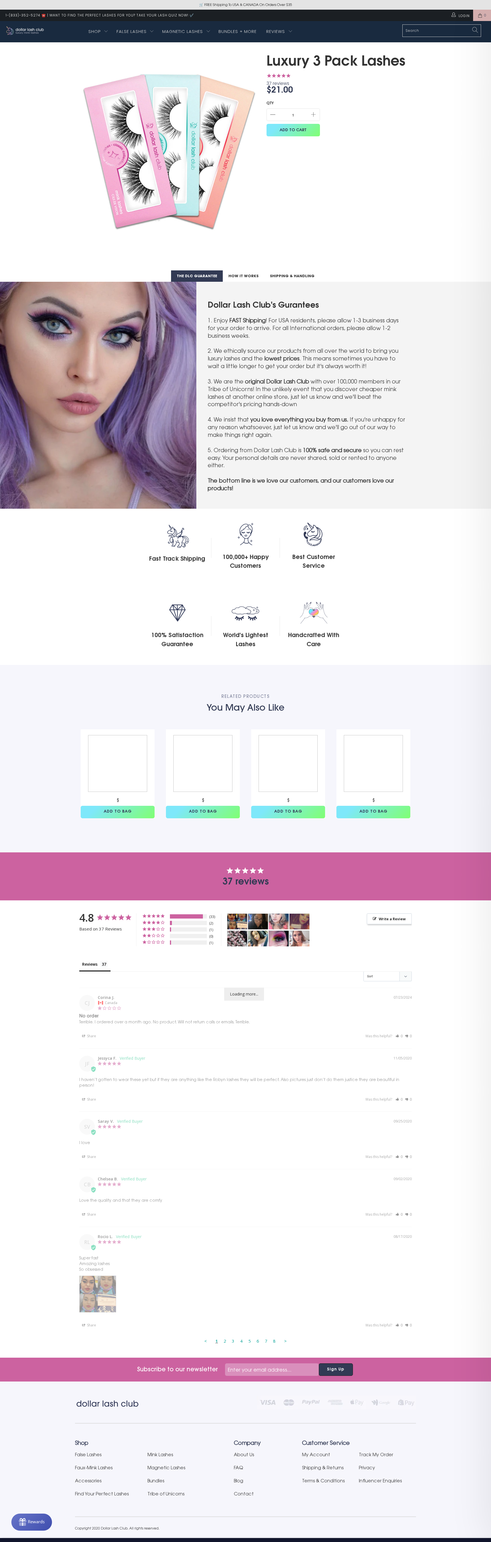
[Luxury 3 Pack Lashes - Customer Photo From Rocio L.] (237, 921)
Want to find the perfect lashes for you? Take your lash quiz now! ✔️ (121, 15)
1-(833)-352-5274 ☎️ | (27, 15)
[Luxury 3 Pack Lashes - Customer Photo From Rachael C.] (299, 938)
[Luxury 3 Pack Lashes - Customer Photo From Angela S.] (279, 921)
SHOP (94, 31)
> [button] (285, 1341)
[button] (399, 1036)
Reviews (276, 31)
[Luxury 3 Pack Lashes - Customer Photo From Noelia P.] (237, 938)
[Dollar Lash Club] (42, 31)
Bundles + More (238, 31)
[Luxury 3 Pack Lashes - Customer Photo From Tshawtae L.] (258, 938)
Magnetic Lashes (183, 31)
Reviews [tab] (89, 964)
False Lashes (131, 31)
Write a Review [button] (392, 918)
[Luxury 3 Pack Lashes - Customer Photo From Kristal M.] (279, 938)
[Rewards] (31, 1522)
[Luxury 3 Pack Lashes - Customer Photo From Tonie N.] (258, 921)
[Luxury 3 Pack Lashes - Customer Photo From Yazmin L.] (299, 921)
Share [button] (91, 1036)
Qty (270, 103)
